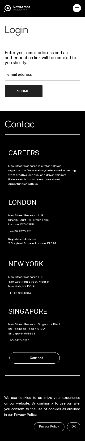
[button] (77, 8)
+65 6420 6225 (19, 340)
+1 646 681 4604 (19, 293)
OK (74, 426)
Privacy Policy (49, 426)
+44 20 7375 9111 (19, 231)
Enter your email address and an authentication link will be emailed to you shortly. (40, 57)
